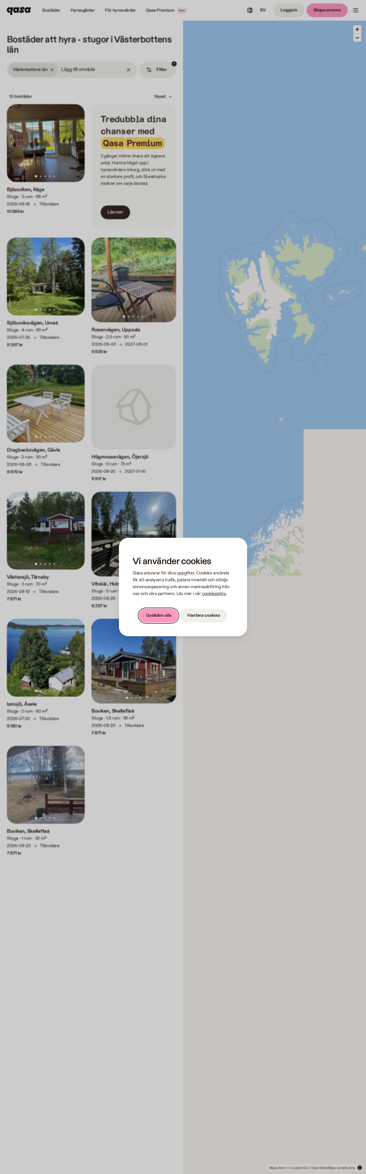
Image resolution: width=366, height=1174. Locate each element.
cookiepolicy (214, 594)
